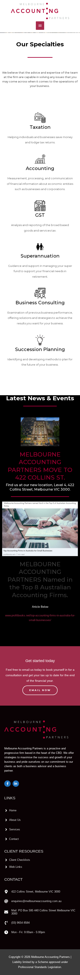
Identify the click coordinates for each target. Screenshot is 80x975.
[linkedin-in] (16, 783)
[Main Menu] (40, 25)
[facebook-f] (8, 783)
